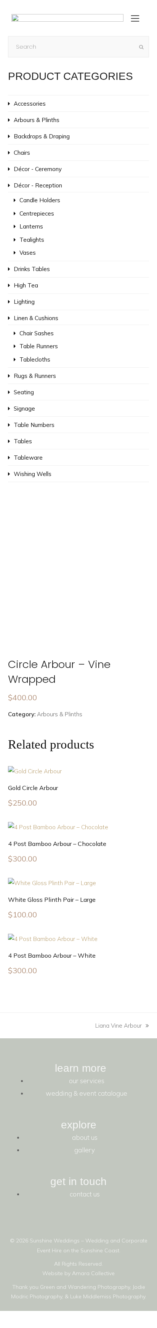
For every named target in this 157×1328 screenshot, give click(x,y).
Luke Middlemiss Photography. (108, 1296)
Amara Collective (93, 1273)
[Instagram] (115, 1218)
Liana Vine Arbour (118, 1024)
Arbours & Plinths (59, 714)
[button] (135, 19)
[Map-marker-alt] (136, 1218)
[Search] (78, 46)
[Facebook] (94, 1218)
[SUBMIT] (141, 47)
